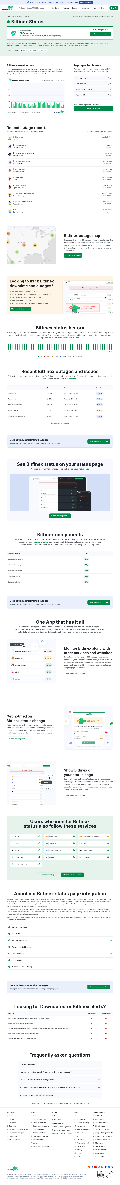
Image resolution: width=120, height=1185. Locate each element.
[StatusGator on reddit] (89, 1167)
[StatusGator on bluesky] (99, 1167)
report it (72, 379)
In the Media (81, 1119)
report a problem (40, 542)
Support (80, 1133)
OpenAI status (100, 1146)
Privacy (79, 1150)
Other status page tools (62, 1127)
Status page (37, 1116)
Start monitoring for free (20, 309)
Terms (79, 1153)
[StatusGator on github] (105, 1167)
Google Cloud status (102, 1129)
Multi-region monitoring (41, 1146)
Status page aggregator (41, 1126)
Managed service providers (18, 1129)
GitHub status (100, 1126)
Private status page (39, 1119)
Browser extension (83, 1129)
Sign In (103, 8)
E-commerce (13, 1136)
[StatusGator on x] (112, 1167)
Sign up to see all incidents (60, 423)
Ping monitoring (38, 1140)
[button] (60, 927)
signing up (107, 917)
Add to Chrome (85, 2)
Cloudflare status (101, 1123)
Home (8, 16)
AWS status (99, 1116)
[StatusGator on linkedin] (92, 1167)
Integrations (81, 1126)
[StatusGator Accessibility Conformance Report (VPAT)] (109, 1174)
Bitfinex (26, 16)
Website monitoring (39, 1133)
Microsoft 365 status (102, 1140)
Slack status (99, 1153)
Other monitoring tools (62, 1130)
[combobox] (32, 8)
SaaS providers (14, 1140)
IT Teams (12, 1116)
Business (57, 1116)
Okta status (99, 1143)
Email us (52, 1103)
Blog (94, 8)
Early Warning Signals (40, 1136)
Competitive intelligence (17, 1133)
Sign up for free (19, 74)
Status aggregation (39, 1123)
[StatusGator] (47, 1168)
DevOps (11, 1119)
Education (12, 1123)
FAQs (78, 1156)
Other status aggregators (63, 1133)
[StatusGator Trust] (100, 1174)
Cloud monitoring (39, 1129)
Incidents (36, 1143)
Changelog (80, 1140)
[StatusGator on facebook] (109, 1167)
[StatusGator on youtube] (95, 1167)
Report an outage (100, 34)
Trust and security (83, 1143)
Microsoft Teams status (103, 1136)
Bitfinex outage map (31, 246)
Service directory (17, 16)
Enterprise (12, 1126)
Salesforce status (101, 1150)
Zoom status (99, 1156)
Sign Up (114, 8)
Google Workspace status (104, 1133)
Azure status (99, 1119)
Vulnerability (81, 1146)
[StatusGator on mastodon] (102, 1167)
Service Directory (83, 1123)
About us (80, 1116)
